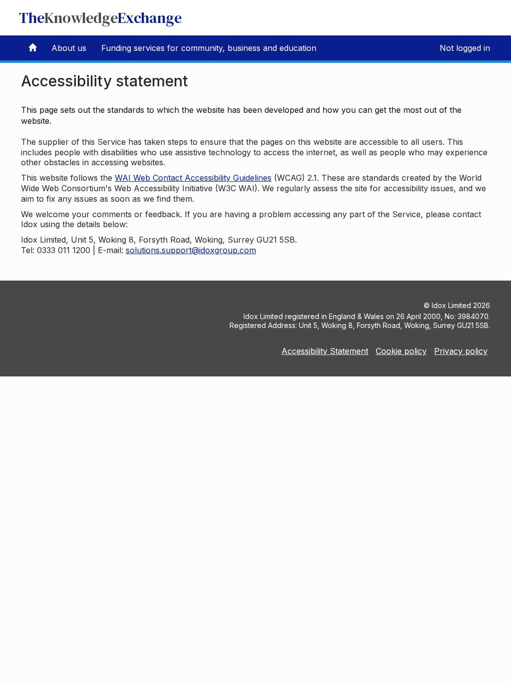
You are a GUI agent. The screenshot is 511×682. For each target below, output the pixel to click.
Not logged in (465, 48)
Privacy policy (461, 351)
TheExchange (100, 17)
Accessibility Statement (324, 351)
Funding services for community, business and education (208, 48)
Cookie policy (401, 351)
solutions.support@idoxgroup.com (191, 250)
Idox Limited (451, 305)
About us (68, 48)
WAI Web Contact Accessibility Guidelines (193, 178)
